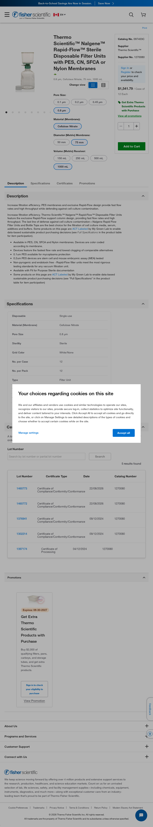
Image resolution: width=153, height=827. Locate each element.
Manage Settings (28, 432)
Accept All (123, 433)
